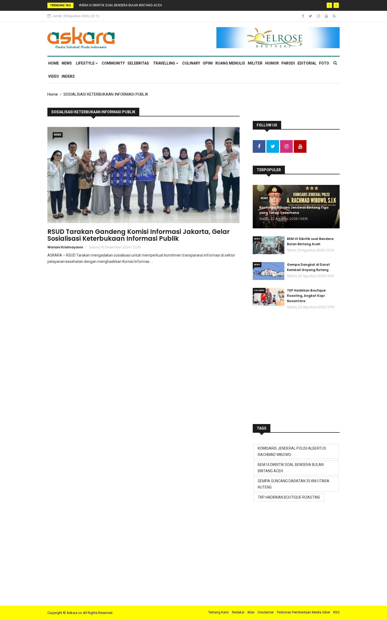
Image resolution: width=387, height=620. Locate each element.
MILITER (255, 63)
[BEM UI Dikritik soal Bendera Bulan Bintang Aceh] (268, 245)
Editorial (306, 63)
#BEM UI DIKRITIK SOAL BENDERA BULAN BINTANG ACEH (120, 5)
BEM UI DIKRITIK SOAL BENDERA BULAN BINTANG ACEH (291, 467)
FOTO (324, 63)
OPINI (208, 63)
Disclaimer (266, 612)
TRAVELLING (164, 63)
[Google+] (319, 16)
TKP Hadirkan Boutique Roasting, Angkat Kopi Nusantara (306, 295)
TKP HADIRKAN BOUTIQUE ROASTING (289, 497)
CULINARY (191, 63)
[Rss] (334, 16)
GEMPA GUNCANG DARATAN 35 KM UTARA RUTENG (293, 484)
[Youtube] (327, 16)
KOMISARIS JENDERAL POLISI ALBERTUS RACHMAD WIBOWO (292, 451)
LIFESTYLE (85, 63)
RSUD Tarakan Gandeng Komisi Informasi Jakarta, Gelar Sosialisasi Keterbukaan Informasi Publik (138, 235)
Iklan (251, 612)
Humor (272, 63)
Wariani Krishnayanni (65, 247)
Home (53, 63)
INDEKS (68, 76)
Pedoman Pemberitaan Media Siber (303, 612)
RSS (336, 612)
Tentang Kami (218, 612)
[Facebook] (303, 16)
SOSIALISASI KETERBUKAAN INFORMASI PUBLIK (105, 94)
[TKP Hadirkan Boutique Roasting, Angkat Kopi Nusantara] (268, 297)
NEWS (67, 63)
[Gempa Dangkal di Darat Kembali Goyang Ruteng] (268, 271)
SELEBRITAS (138, 63)
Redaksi (238, 612)
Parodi (288, 63)
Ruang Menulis (230, 63)
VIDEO (53, 76)
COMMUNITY (113, 63)
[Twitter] (311, 16)
